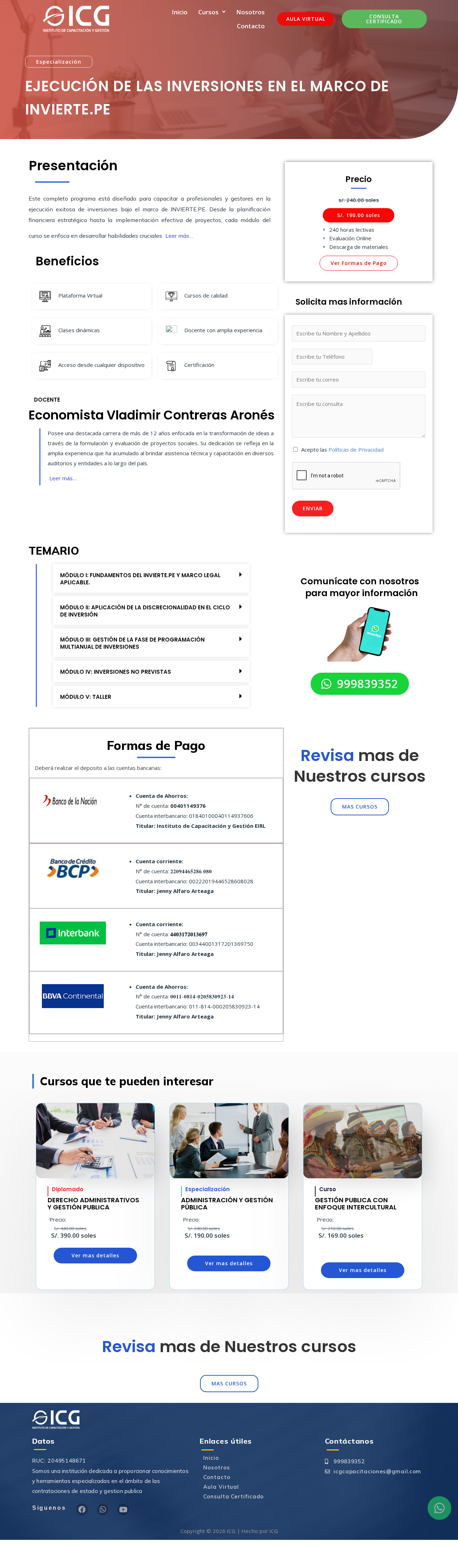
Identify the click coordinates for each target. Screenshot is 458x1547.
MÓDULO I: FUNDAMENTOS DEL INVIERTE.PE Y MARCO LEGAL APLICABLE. (140, 578)
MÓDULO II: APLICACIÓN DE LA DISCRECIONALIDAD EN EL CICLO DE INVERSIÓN (145, 611)
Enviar (313, 508)
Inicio (179, 12)
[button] (58, 62)
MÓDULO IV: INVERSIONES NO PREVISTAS (115, 672)
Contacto (251, 26)
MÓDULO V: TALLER (85, 697)
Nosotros (250, 12)
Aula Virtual (221, 1486)
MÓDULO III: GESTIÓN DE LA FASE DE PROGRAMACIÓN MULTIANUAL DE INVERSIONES (132, 643)
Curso (327, 1189)
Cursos (208, 12)
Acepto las (342, 449)
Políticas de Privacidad (356, 449)
